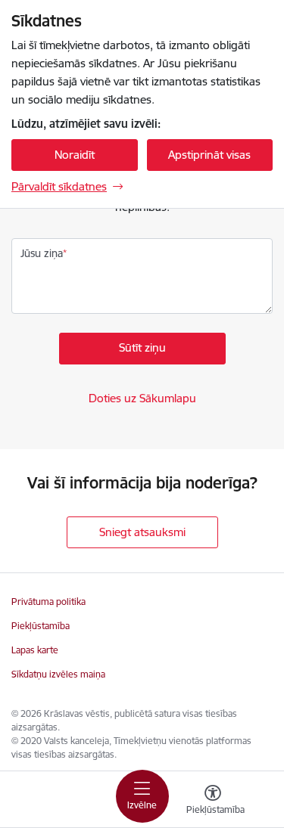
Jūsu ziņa (41, 253)
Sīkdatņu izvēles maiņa (58, 674)
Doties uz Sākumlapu (142, 398)
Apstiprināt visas (209, 154)
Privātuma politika (48, 601)
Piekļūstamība (40, 625)
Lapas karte (34, 650)
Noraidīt (75, 154)
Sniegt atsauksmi (142, 532)
